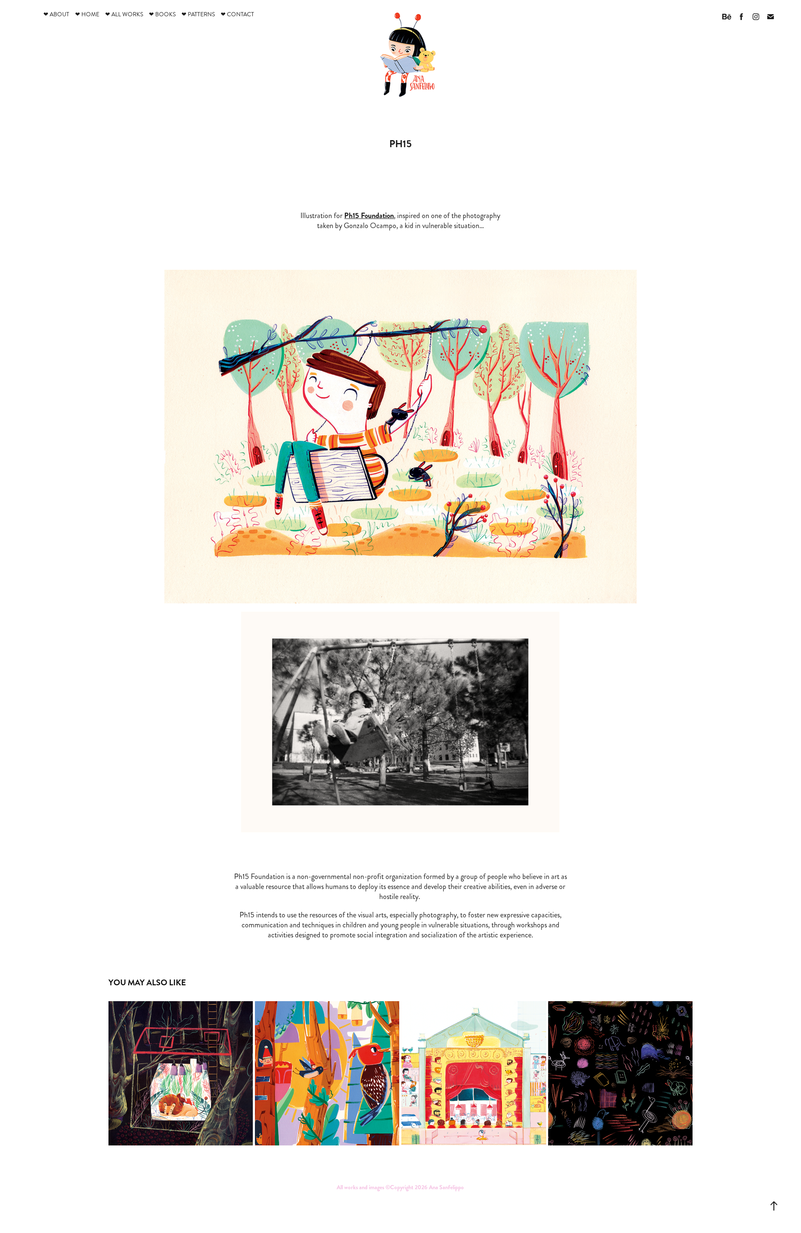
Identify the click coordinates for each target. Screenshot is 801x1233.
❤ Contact (237, 14)
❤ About (56, 14)
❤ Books (162, 14)
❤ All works (124, 14)
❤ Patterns (198, 14)
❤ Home (87, 14)
